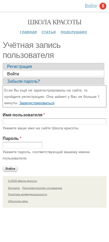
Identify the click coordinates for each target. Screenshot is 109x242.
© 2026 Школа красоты (22, 180)
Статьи (49, 32)
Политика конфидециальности (27, 194)
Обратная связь (18, 201)
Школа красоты (54, 21)
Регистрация (19, 66)
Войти (13, 74)
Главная (28, 32)
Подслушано (74, 32)
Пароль (12, 138)
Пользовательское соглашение (42, 188)
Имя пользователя (24, 115)
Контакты (14, 188)
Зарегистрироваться (36, 102)
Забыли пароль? (23, 81)
